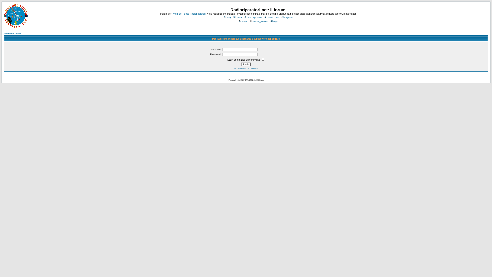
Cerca (239, 17)
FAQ (229, 17)
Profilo (244, 21)
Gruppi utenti (273, 17)
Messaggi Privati (260, 21)
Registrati (288, 17)
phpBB (240, 80)
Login (275, 21)
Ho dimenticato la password (246, 68)
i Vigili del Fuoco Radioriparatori (189, 14)
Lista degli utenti (254, 17)
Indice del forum (12, 33)
